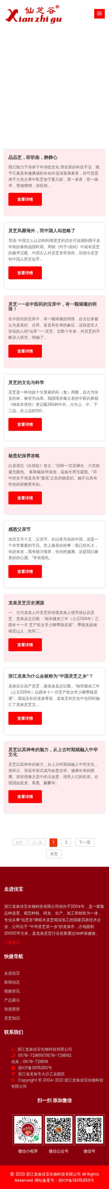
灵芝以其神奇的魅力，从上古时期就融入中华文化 (53, 752)
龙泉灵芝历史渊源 (26, 603)
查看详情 (25, 199)
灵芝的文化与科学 (26, 382)
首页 (43, 83)
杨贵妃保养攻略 (24, 455)
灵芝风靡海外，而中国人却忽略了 (41, 230)
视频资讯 (12, 991)
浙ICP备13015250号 (35, 1068)
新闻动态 (12, 982)
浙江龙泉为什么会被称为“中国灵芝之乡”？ (50, 676)
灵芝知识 (60, 83)
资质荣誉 (12, 1009)
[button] (99, 14)
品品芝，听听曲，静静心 (33, 157)
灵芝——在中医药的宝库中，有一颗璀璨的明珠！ (52, 306)
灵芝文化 (82, 83)
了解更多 (12, 942)
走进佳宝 (12, 973)
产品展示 (12, 1000)
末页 (54, 854)
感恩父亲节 (19, 529)
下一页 (85, 842)
